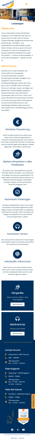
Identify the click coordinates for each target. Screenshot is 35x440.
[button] (3, 436)
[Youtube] (23, 429)
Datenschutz (14, 438)
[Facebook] (12, 429)
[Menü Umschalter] (26, 4)
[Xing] (18, 429)
